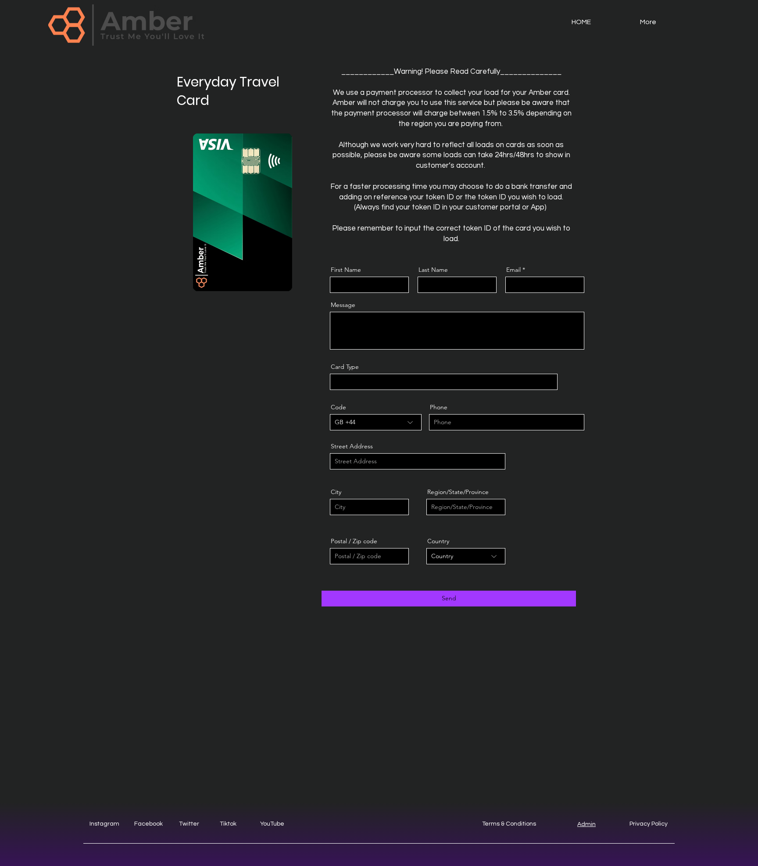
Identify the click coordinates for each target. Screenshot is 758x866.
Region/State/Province (458, 492)
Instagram (104, 824)
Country (438, 541)
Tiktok (228, 824)
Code (338, 407)
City (336, 492)
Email (513, 270)
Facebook (148, 824)
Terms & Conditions (509, 824)
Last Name (433, 270)
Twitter (189, 824)
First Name (346, 270)
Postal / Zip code (354, 541)
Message (343, 305)
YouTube (272, 824)
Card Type (345, 367)
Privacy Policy (648, 824)
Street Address (352, 446)
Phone (438, 407)
